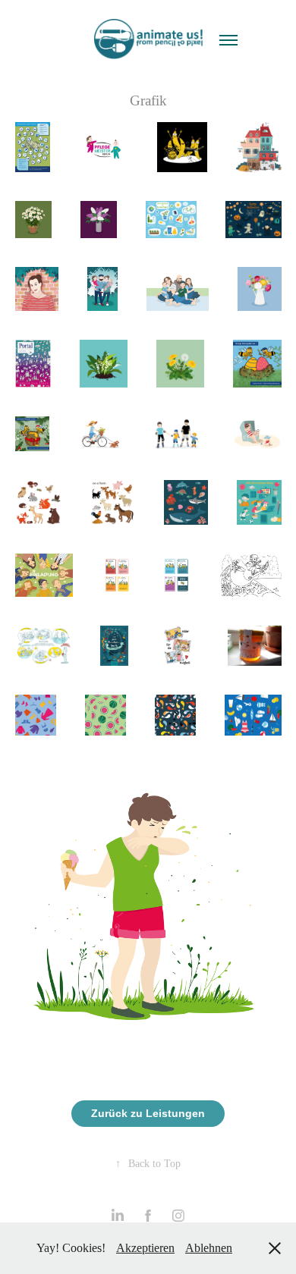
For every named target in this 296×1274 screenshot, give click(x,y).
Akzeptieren (145, 1247)
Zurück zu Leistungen (148, 1113)
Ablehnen (208, 1247)
